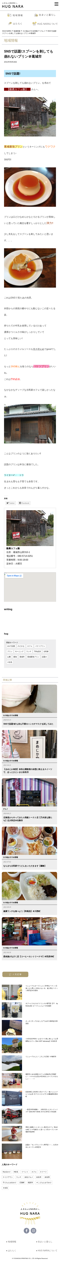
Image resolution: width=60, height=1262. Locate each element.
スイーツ (43, 1172)
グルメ (5, 809)
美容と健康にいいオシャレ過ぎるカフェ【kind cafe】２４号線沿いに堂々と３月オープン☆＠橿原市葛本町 (42, 1129)
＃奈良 (9, 662)
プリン (9, 651)
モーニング (19, 651)
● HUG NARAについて (46, 1250)
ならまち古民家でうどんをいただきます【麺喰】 (24, 866)
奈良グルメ (29, 1177)
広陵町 (22, 1183)
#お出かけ (6, 1172)
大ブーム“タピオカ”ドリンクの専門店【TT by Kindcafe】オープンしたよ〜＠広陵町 (42, 1005)
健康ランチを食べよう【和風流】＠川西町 (21, 911)
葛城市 (22, 657)
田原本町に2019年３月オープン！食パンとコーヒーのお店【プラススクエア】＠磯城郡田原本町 (42, 1094)
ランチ (28, 651)
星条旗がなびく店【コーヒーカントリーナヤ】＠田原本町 (28, 956)
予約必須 (37, 651)
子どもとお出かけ (9, 1183)
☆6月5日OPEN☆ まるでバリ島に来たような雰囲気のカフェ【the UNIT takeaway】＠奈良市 (42, 1040)
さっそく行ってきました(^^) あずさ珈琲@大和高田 (42, 1022)
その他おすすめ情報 (10, 715)
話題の (44, 657)
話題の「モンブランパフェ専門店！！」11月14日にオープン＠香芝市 (42, 1146)
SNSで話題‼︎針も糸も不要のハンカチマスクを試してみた (28, 724)
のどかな (21, 646)
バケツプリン (40, 646)
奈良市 (38, 1177)
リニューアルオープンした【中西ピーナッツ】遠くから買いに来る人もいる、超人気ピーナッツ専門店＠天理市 (42, 988)
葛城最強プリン (33, 657)
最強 (15, 657)
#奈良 (16, 1172)
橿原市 (30, 1183)
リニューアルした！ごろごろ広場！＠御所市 (41, 1056)
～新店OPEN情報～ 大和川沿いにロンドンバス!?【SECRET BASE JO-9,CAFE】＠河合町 (41, 1111)
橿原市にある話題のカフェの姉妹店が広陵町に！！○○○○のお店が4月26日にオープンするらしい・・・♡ (42, 1076)
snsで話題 (11, 646)
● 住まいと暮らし (44, 1241)
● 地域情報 (11, 1241)
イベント (24, 1172)
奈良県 (47, 1177)
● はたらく (11, 1250)
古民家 (46, 651)
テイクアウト (8, 1177)
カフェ (29, 646)
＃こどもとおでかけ (43, 1183)
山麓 (9, 657)
